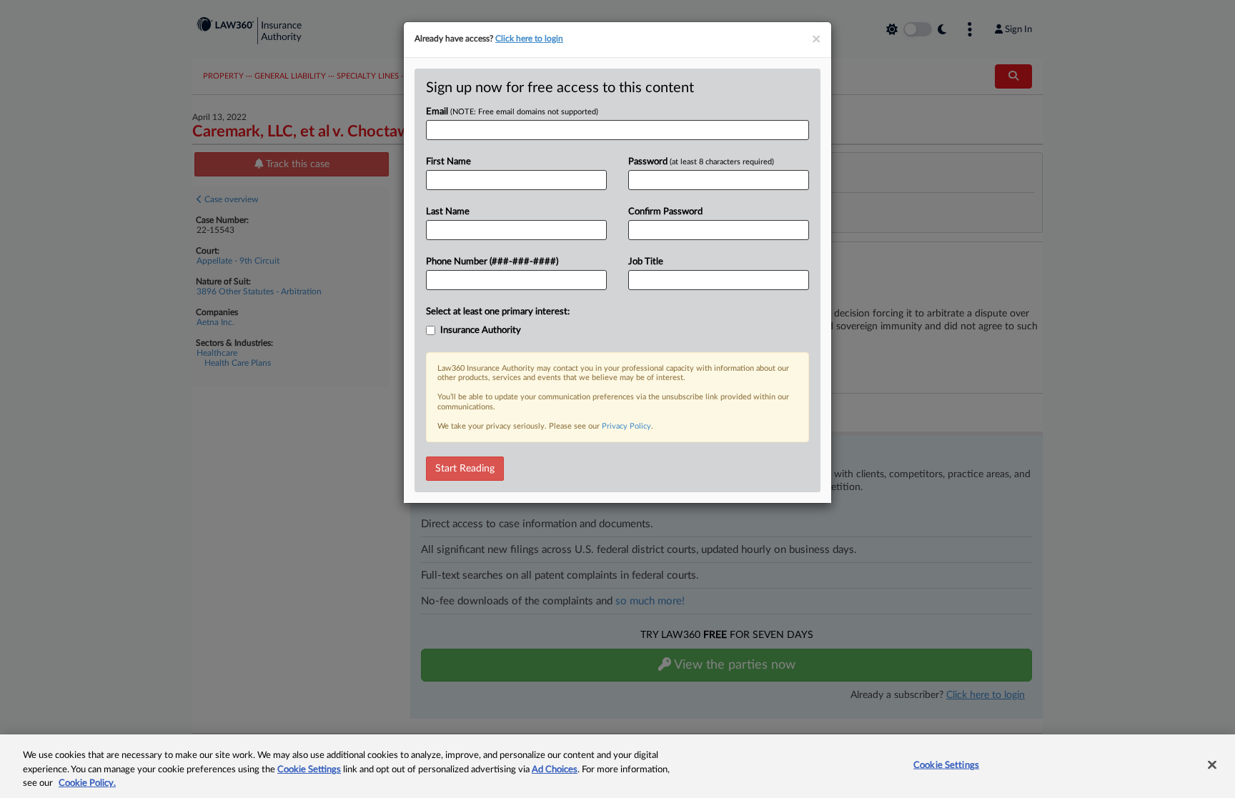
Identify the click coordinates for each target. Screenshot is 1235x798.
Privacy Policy (626, 426)
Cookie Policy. (87, 783)
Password (701, 161)
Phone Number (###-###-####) (492, 261)
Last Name (448, 211)
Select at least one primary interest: (498, 311)
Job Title (645, 261)
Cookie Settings (309, 769)
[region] (617, 766)
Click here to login (529, 38)
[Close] (1212, 764)
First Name (448, 161)
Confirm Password (665, 211)
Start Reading (465, 469)
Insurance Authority (480, 330)
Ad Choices (554, 769)
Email (512, 111)
